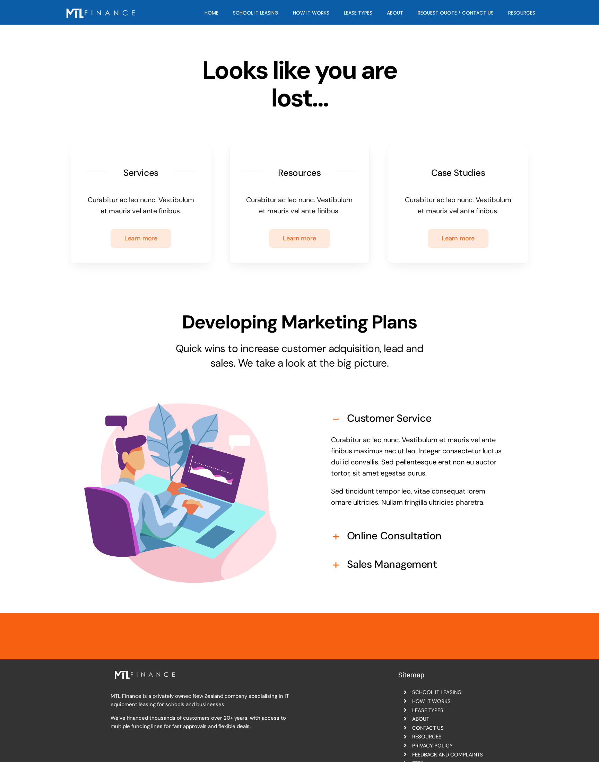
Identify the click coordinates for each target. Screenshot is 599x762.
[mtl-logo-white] (101, 6)
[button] (418, 418)
